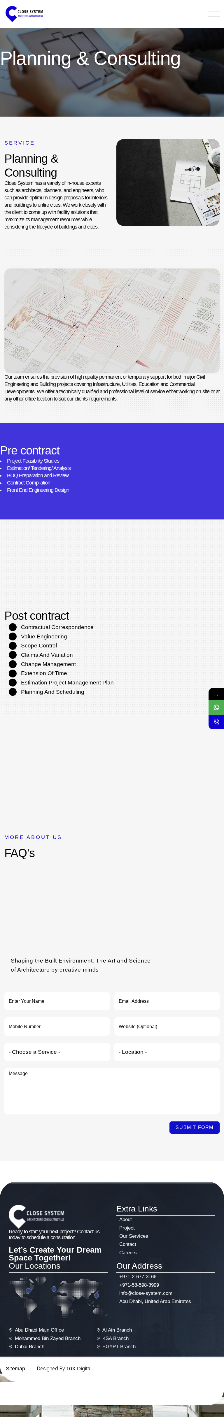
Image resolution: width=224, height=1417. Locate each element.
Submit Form (195, 1127)
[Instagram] (196, 1391)
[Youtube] (215, 1391)
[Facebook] (187, 1391)
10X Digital (79, 1369)
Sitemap (15, 1369)
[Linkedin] (205, 1391)
